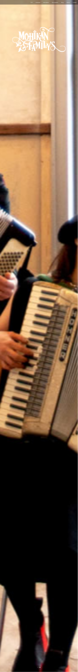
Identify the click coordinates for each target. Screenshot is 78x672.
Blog (62, 2)
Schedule (38, 2)
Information (46, 2)
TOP (31, 2)
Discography (55, 2)
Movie (68, 2)
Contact (74, 2)
